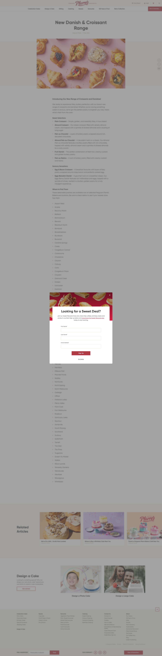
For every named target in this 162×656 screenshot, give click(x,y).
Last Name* (64, 334)
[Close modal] (109, 295)
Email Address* (65, 342)
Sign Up (81, 353)
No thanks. (81, 359)
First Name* (64, 326)
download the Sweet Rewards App (93, 318)
